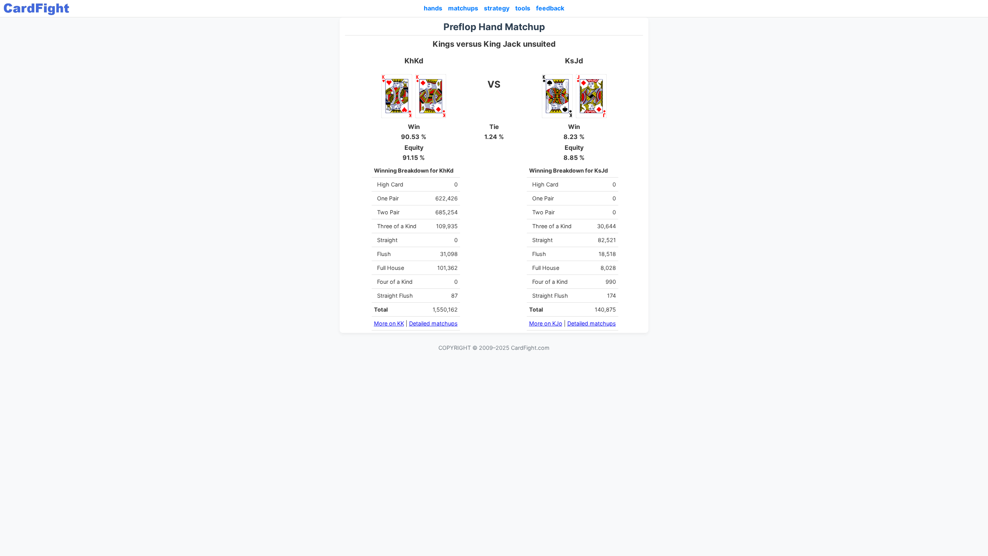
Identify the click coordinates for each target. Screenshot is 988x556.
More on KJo (545, 323)
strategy (496, 8)
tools (522, 8)
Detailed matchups (433, 323)
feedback (550, 8)
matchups (463, 8)
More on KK (389, 323)
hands (433, 8)
